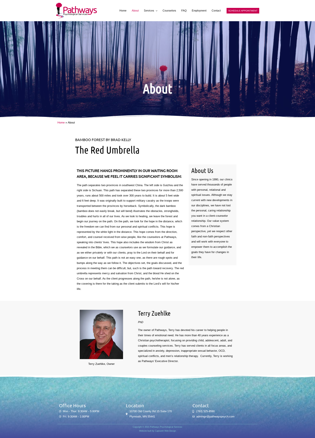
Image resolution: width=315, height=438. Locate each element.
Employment (199, 10)
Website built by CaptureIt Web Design (157, 431)
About (135, 10)
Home (122, 10)
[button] (243, 10)
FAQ (184, 10)
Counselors (169, 10)
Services (149, 10)
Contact (216, 10)
